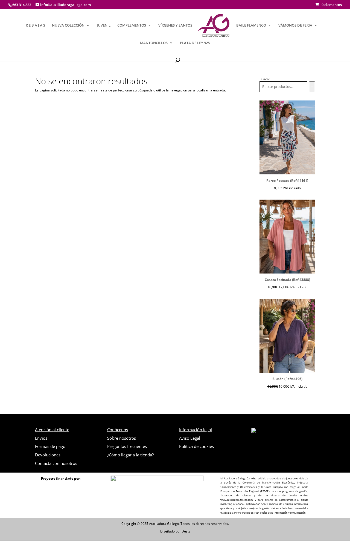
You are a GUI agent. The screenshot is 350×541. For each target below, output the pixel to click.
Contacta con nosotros (56, 463)
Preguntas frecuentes (127, 446)
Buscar (264, 79)
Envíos (41, 438)
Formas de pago (50, 446)
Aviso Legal (189, 438)
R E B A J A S (35, 25)
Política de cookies (196, 446)
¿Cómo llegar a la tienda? (130, 454)
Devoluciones (47, 454)
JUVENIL (103, 25)
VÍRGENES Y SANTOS (175, 25)
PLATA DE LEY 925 (195, 43)
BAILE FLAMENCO (251, 25)
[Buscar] (312, 86)
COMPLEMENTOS (131, 25)
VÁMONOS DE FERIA (295, 25)
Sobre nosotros (121, 438)
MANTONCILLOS (154, 43)
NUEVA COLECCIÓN (68, 25)
